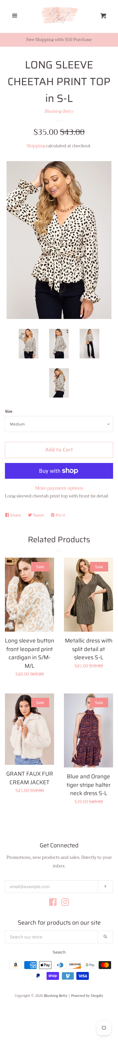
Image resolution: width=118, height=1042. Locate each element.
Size (8, 411)
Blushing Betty (59, 111)
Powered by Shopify (87, 996)
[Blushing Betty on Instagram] (65, 904)
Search (59, 952)
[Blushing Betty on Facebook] (53, 904)
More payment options (59, 488)
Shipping (36, 146)
